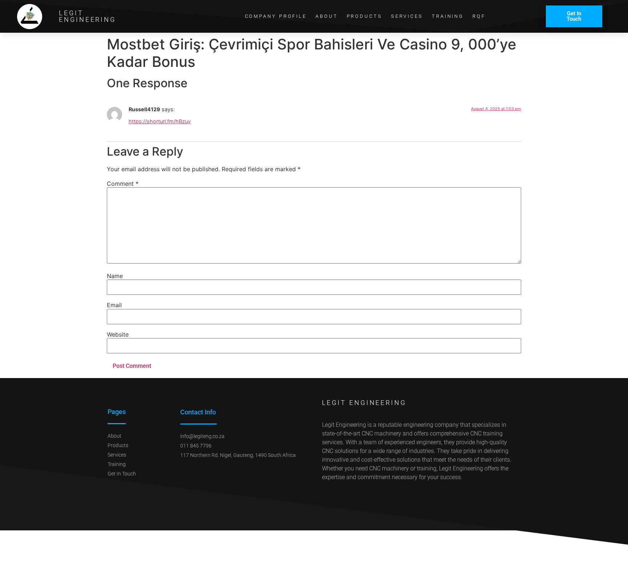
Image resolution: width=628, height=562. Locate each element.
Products (364, 16)
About (326, 16)
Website (118, 334)
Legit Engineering (87, 16)
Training (448, 16)
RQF (479, 16)
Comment (122, 183)
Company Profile (276, 16)
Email (114, 305)
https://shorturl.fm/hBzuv (160, 121)
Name (115, 276)
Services (407, 16)
